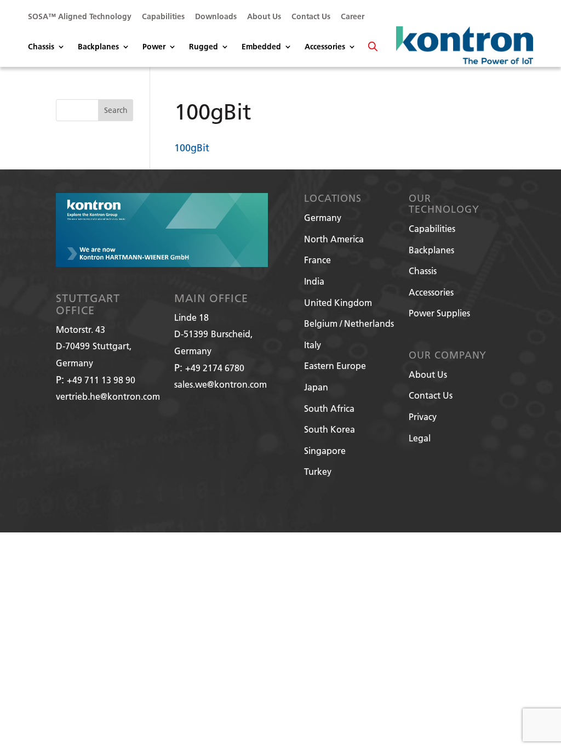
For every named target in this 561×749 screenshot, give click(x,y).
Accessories (325, 47)
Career (352, 17)
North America (334, 239)
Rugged (203, 47)
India (314, 281)
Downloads (216, 17)
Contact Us (310, 17)
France (317, 259)
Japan (316, 387)
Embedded (261, 47)
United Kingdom (338, 302)
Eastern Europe (335, 365)
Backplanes (98, 47)
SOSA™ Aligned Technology (79, 17)
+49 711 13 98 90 (101, 379)
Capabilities (163, 17)
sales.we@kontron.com (220, 384)
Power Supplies (439, 313)
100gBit (191, 147)
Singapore (325, 450)
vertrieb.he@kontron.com (108, 396)
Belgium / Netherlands (349, 323)
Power (153, 47)
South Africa (329, 408)
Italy (312, 344)
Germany (322, 217)
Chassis (41, 47)
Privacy (423, 416)
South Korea (329, 429)
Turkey (317, 471)
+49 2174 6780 (214, 367)
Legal (420, 438)
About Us (264, 17)
